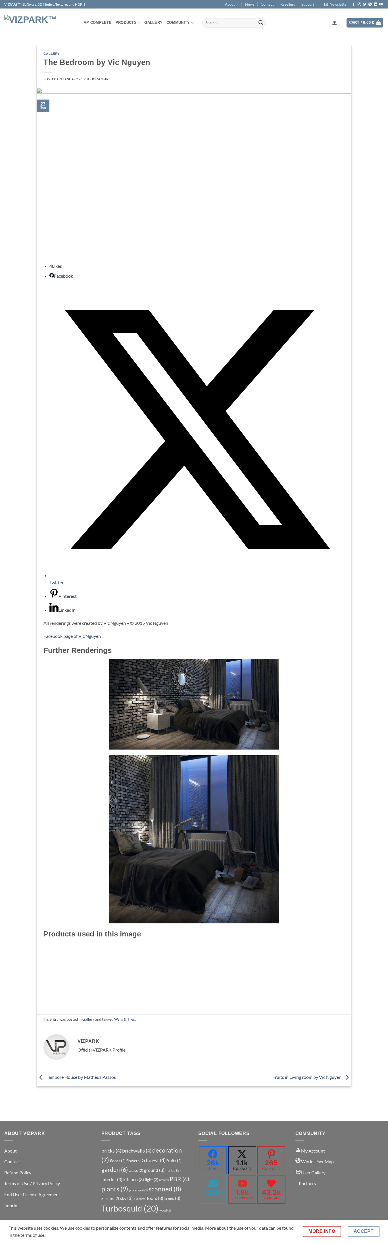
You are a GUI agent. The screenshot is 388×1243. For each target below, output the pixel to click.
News (250, 4)
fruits (174, 1160)
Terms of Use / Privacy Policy (32, 1183)
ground (154, 1170)
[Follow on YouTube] (381, 5)
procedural (138, 1190)
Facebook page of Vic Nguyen (72, 636)
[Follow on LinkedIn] (375, 5)
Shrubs (110, 1198)
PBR (179, 1179)
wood (165, 1210)
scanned (165, 1189)
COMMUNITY (178, 22)
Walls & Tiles (124, 1019)
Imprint (11, 1205)
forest (156, 1160)
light (151, 1179)
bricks (111, 1150)
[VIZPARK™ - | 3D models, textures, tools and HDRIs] (39, 22)
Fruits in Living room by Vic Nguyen (307, 1077)
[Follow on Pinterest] (370, 5)
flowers (135, 1160)
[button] (336, 4)
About (230, 4)
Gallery (153, 22)
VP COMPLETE (98, 22)
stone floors (148, 1198)
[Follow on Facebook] (353, 5)
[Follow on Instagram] (359, 5)
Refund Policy (17, 1172)
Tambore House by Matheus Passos (81, 1077)
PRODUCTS (126, 22)
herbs (173, 1170)
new (164, 1180)
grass (136, 1170)
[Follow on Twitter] (364, 5)
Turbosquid (129, 1208)
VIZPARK (104, 79)
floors (118, 1160)
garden (114, 1169)
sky (126, 1198)
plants (114, 1189)
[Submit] (261, 23)
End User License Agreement (32, 1194)
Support (307, 4)
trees (172, 1198)
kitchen (133, 1179)
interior (111, 1179)
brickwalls (136, 1150)
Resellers (287, 4)
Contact (267, 4)
